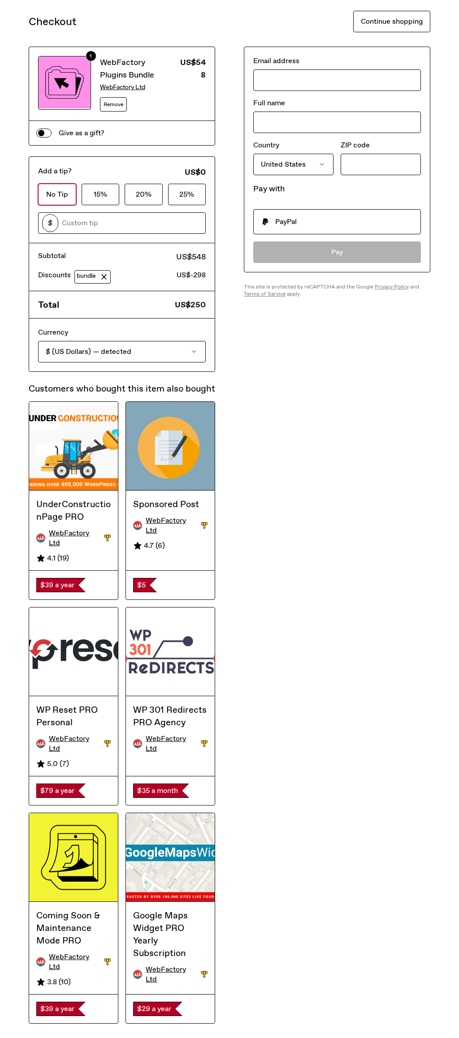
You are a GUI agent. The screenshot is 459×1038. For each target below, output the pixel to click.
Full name (269, 103)
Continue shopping (392, 21)
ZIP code (355, 145)
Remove (113, 104)
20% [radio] (144, 194)
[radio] (337, 221)
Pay (337, 252)
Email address (276, 60)
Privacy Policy (392, 287)
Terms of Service (265, 294)
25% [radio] (186, 194)
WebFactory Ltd (122, 87)
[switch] (44, 133)
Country (266, 145)
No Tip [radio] (57, 194)
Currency (53, 332)
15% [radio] (100, 194)
